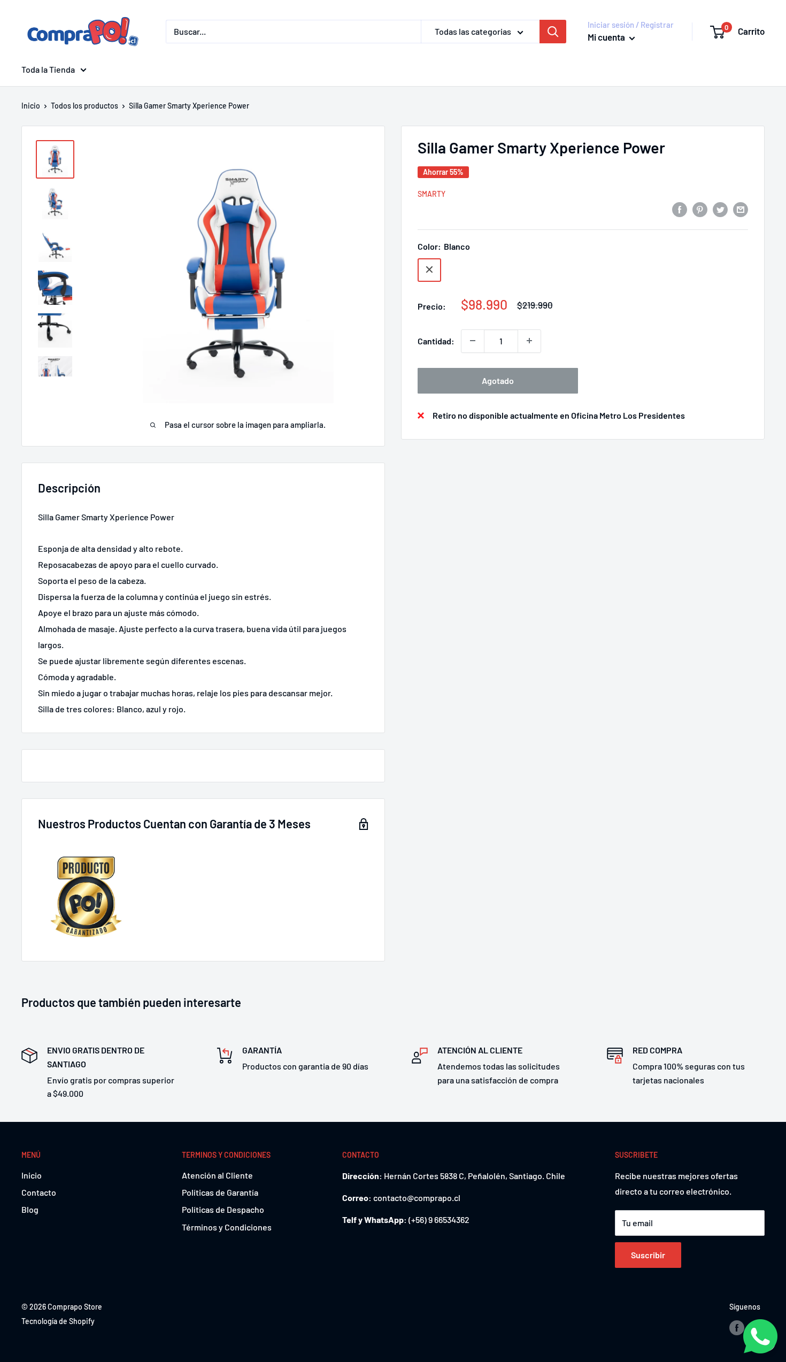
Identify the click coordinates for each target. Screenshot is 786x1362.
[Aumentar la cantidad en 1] (529, 340)
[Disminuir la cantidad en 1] (472, 340)
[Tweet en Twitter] (720, 209)
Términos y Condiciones (227, 1227)
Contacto (38, 1192)
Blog (29, 1209)
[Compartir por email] (740, 209)
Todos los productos (84, 105)
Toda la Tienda (48, 69)
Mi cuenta (607, 37)
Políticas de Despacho (223, 1209)
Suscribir (648, 1255)
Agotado (498, 380)
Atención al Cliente (217, 1175)
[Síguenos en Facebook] (736, 1327)
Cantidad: (436, 340)
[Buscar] (553, 31)
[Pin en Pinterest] (699, 209)
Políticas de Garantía (220, 1192)
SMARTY (431, 193)
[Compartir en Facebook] (679, 209)
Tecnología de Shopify (58, 1321)
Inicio (30, 105)
